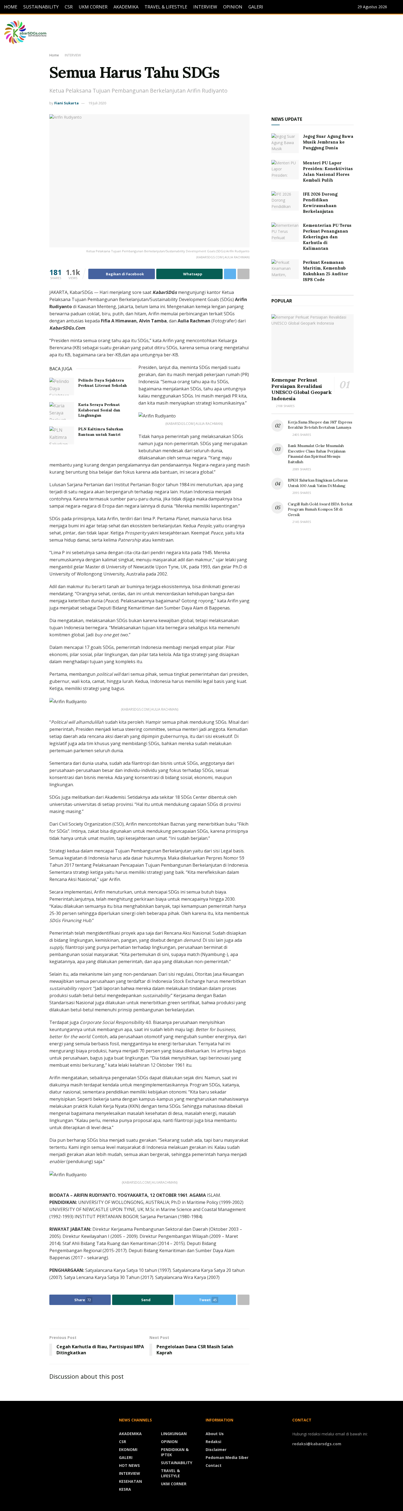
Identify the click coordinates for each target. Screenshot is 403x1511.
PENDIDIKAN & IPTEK (175, 1452)
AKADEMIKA (125, 7)
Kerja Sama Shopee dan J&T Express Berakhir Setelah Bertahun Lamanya (320, 425)
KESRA (125, 1489)
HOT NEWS (129, 1465)
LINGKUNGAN (174, 1433)
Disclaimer (216, 1449)
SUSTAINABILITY (41, 7)
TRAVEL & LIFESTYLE (165, 7)
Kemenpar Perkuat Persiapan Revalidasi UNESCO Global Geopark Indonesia (301, 389)
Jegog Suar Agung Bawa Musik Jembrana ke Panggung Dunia (328, 142)
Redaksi (213, 1441)
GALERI (255, 7)
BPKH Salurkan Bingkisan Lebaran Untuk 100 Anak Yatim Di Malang (317, 483)
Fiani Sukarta (66, 103)
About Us (215, 1433)
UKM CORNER (93, 7)
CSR (69, 7)
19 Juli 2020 (97, 103)
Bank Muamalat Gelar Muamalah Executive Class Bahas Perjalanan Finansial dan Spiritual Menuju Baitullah (316, 453)
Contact (214, 1465)
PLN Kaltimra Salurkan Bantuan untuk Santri (100, 432)
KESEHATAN (130, 1481)
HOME (10, 7)
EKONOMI (128, 1449)
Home (54, 55)
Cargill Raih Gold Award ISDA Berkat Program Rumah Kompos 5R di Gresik (320, 509)
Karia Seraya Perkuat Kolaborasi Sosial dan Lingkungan (99, 410)
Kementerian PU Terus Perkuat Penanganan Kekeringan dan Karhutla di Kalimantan (327, 237)
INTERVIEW (205, 7)
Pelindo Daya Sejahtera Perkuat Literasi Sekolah (102, 383)
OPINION (232, 7)
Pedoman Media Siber (227, 1457)
